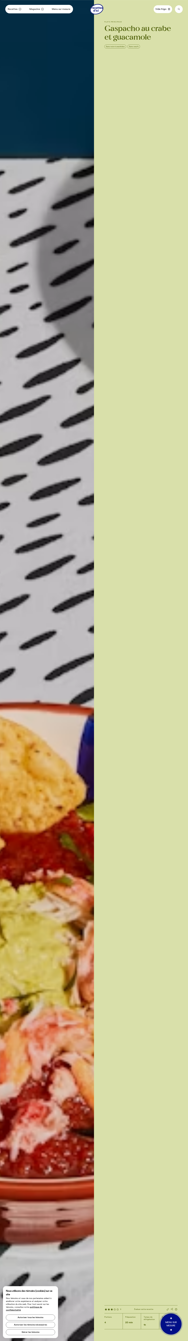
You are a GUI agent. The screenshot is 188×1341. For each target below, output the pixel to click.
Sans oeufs (134, 46)
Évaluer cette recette (143, 1309)
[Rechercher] (179, 9)
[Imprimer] (176, 1309)
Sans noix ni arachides (115, 46)
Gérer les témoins (30, 1332)
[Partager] (171, 1309)
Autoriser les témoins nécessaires (30, 1325)
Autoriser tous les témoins (30, 1317)
